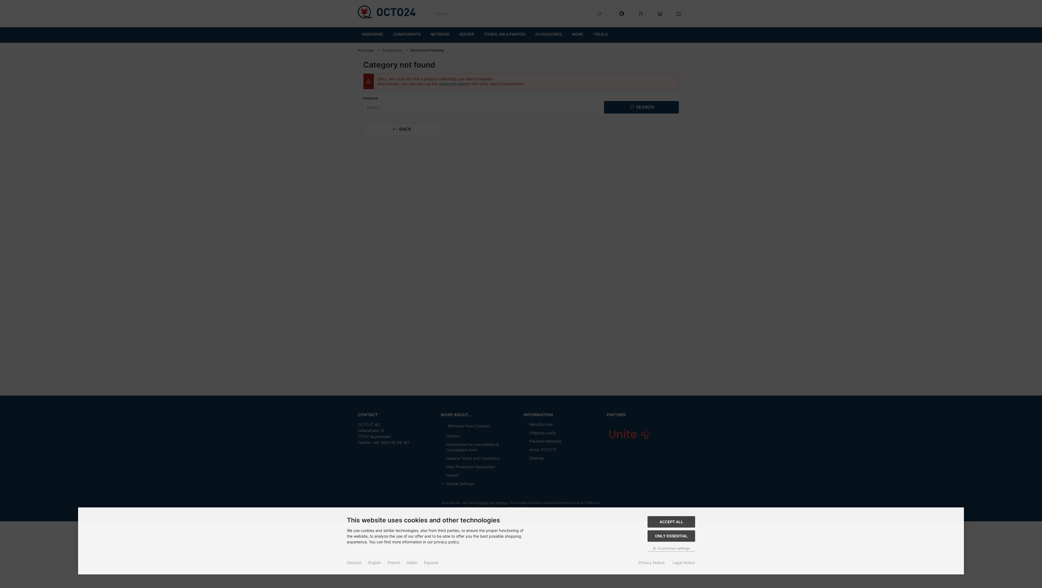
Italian (412, 562)
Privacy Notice (652, 562)
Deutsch (354, 562)
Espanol (431, 562)
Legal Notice (684, 562)
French (394, 562)
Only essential (671, 536)
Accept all (671, 522)
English (374, 562)
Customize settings (673, 548)
